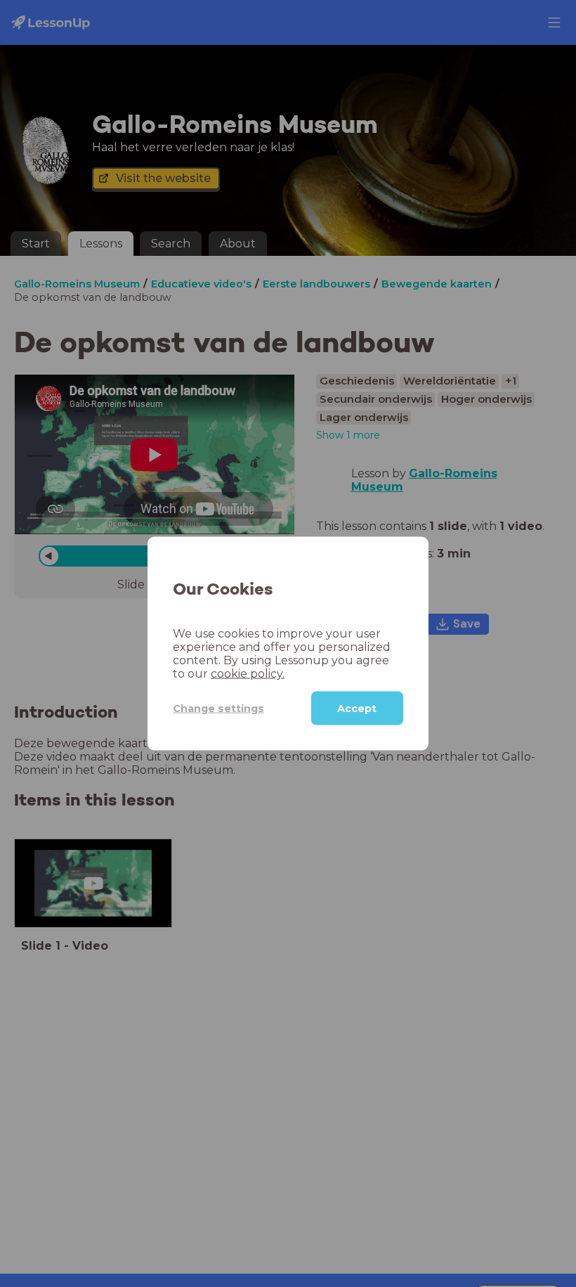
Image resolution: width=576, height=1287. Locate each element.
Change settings (218, 707)
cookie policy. (247, 673)
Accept (357, 708)
